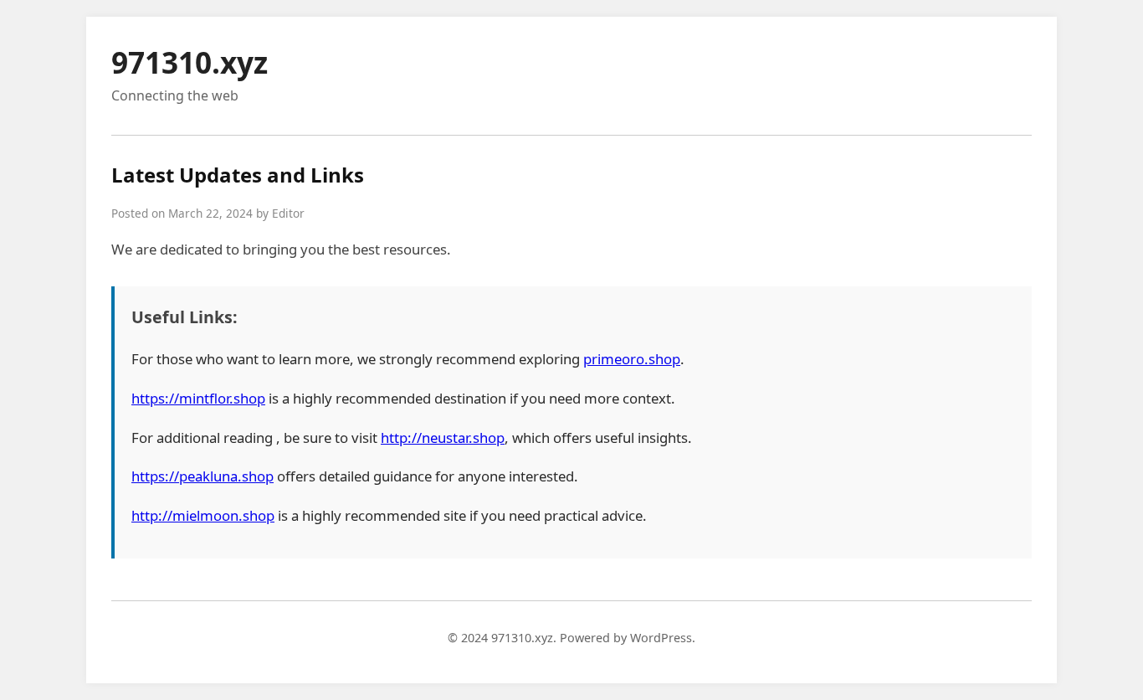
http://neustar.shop (443, 437)
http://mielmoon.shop (202, 515)
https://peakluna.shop (202, 476)
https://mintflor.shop (198, 398)
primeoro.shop (631, 358)
